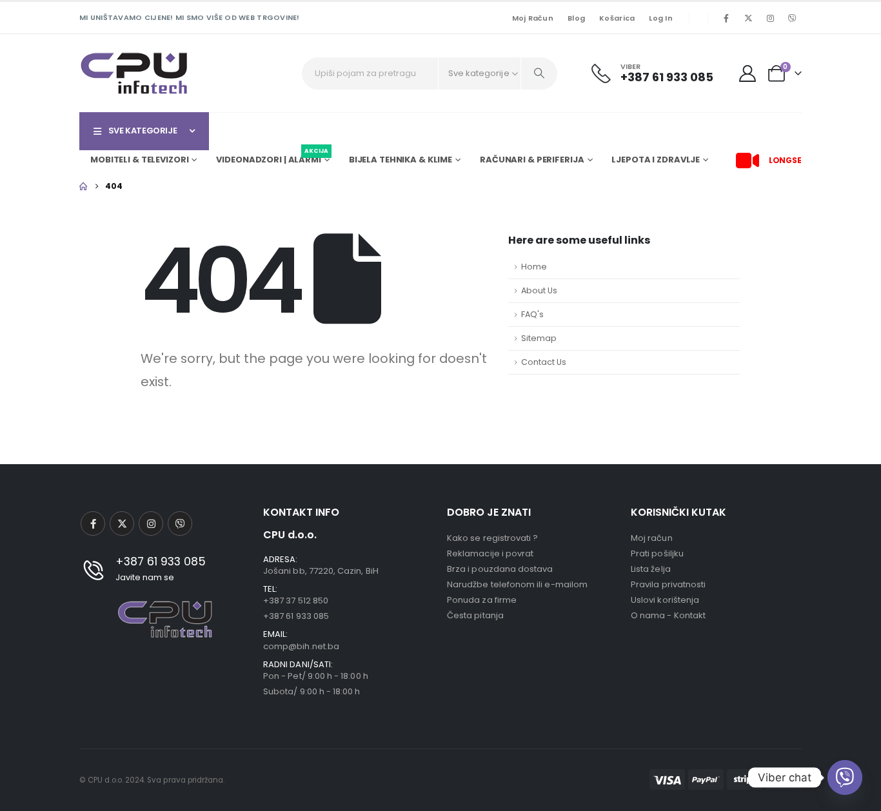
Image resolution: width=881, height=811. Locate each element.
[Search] (539, 73)
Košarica (617, 18)
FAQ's (532, 314)
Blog (576, 18)
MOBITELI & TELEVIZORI (139, 159)
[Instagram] (770, 18)
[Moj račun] (748, 73)
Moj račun (532, 18)
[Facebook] (726, 18)
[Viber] (792, 18)
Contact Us (543, 362)
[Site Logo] (134, 73)
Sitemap (539, 338)
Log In (661, 18)
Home (534, 266)
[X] (748, 18)
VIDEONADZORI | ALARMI (272, 158)
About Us (539, 290)
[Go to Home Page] (83, 186)
